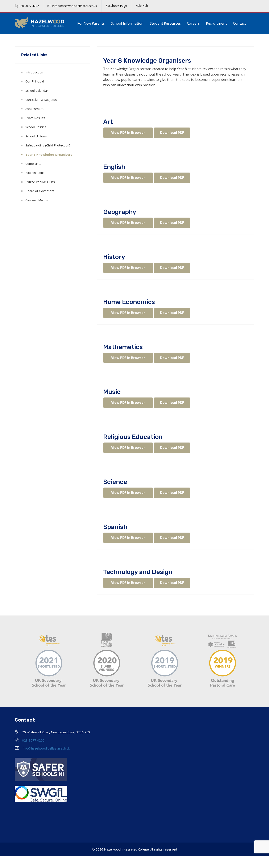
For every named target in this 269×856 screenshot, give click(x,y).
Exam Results (35, 118)
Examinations (35, 172)
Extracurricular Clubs (40, 182)
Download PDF (172, 132)
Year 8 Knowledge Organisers (48, 154)
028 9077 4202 (29, 6)
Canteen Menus (36, 200)
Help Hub (142, 6)
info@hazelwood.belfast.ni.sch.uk (74, 6)
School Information (127, 23)
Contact (239, 23)
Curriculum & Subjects (41, 99)
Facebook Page (116, 6)
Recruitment (216, 23)
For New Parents (91, 23)
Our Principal (34, 81)
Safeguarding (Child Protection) (47, 145)
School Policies (35, 127)
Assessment (34, 108)
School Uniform (36, 136)
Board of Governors (39, 191)
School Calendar (36, 90)
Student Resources (165, 23)
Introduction (34, 72)
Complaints (33, 163)
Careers (193, 23)
